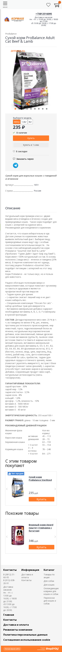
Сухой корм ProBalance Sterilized (40, 478)
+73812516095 (44, 14)
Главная (8, 614)
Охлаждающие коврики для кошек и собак (51, 591)
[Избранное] (48, 5)
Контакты (10, 570)
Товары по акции (49, 576)
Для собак (49, 581)
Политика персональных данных (25, 634)
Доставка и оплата (27, 576)
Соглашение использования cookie (26, 639)
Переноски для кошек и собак (50, 600)
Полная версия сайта (12, 649)
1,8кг (24, 121)
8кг (30, 121)
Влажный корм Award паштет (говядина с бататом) (41, 527)
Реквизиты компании (17, 629)
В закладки (21, 151)
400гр (17, 121)
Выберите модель (22, 117)
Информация (30, 570)
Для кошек (49, 584)
